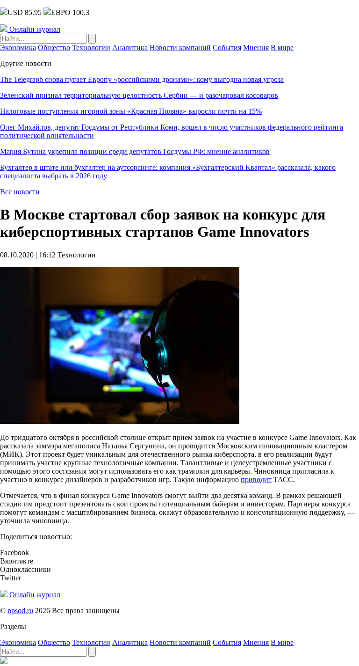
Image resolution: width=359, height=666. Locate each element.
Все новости (20, 192)
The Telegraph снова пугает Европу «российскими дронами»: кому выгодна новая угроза (142, 79)
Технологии (91, 47)
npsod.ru (20, 611)
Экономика (18, 47)
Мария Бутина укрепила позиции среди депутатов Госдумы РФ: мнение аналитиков (135, 151)
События (227, 47)
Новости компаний (180, 47)
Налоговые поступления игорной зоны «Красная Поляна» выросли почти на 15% (131, 111)
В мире (282, 47)
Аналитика (130, 47)
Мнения (256, 47)
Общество (54, 47)
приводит (256, 479)
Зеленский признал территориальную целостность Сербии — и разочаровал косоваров (139, 95)
